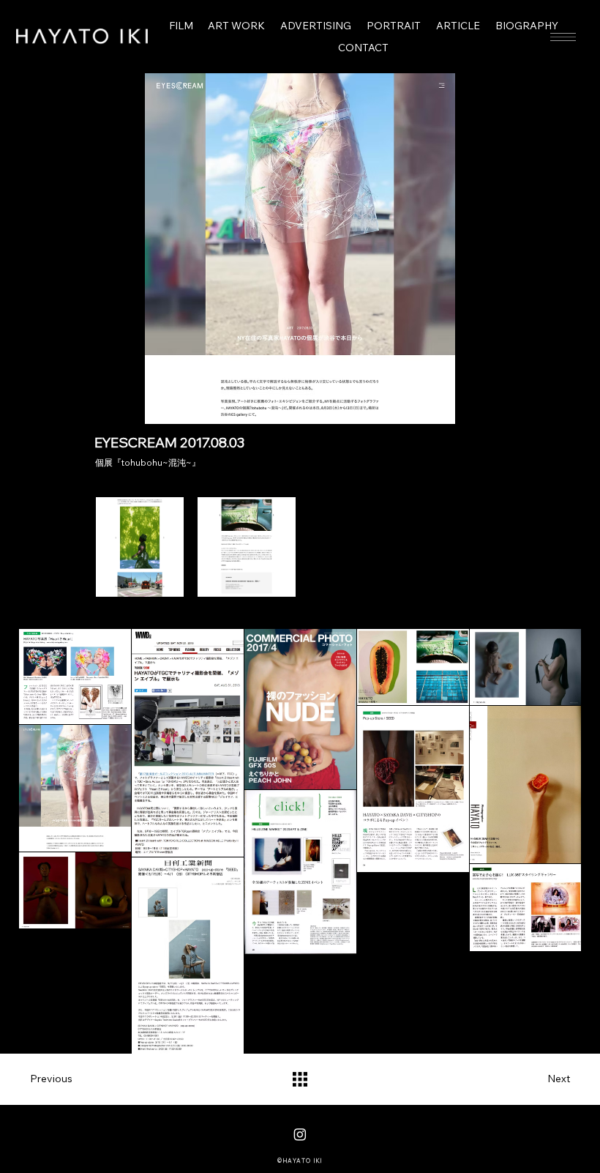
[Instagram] (300, 1134)
